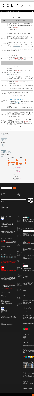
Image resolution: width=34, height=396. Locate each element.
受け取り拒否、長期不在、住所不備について (28, 321)
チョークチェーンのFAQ (17, 46)
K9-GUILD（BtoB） (3, 156)
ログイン (26, 0)
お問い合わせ (7, 11)
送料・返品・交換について (4, 138)
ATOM (3, 206)
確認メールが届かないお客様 (4, 135)
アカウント (21, 0)
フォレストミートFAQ (3, 150)
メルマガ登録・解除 (18, 11)
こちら (11, 32)
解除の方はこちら (20, 187)
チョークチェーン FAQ (3, 147)
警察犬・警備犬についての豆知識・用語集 (6, 152)
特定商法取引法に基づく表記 (4, 207)
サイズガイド (2, 144)
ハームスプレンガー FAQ (4, 146)
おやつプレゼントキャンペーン (9, 242)
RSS (1, 206)
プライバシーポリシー (4, 208)
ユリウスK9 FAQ (3, 145)
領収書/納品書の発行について (4, 139)
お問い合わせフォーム (11, 51)
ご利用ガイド (3, 11)
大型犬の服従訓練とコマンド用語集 (5, 151)
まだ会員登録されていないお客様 (5, 134)
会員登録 (31, 0)
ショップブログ (12, 11)
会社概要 (2, 140)
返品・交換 (16, 95)
